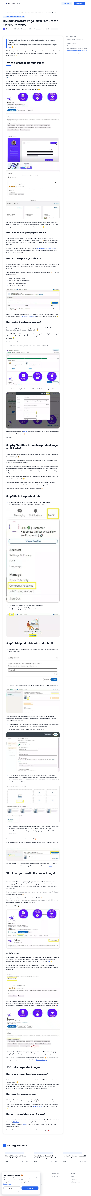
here (9, 47)
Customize (21, 1191)
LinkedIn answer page (29, 316)
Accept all (30, 1188)
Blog (18, 3)
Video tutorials (56, 1176)
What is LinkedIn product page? (75, 39)
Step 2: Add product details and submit (77, 48)
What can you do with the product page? (77, 50)
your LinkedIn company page (45, 248)
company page (37, 1106)
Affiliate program (75, 1182)
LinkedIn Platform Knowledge (15, 12)
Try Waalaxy (79, 3)
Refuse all (12, 1188)
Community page (41, 1060)
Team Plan (74, 1179)
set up (25, 431)
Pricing (73, 1176)
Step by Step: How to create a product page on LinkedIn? (77, 42)
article (24, 1124)
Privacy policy (7, 1184)
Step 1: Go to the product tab (74, 45)
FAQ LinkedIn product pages (74, 53)
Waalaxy (16, 1122)
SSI (49, 961)
